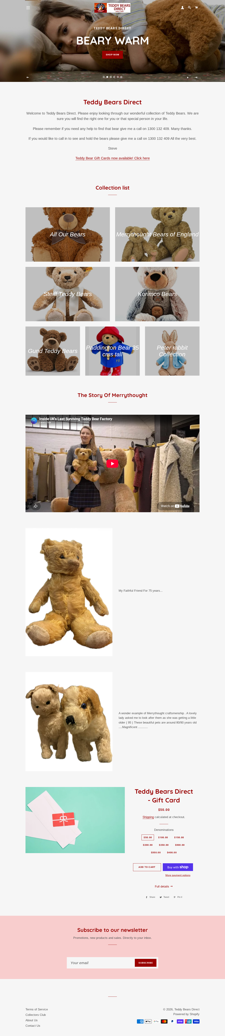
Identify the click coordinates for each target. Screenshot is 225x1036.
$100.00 (163, 837)
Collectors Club (35, 1015)
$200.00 (148, 845)
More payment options (177, 875)
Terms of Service (36, 1009)
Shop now (112, 54)
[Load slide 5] (118, 77)
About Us (31, 1020)
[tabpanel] (112, 41)
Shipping (148, 817)
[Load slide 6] (121, 77)
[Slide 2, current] (107, 77)
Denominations (164, 830)
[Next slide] (196, 77)
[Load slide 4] (114, 77)
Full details (162, 886)
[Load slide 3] (110, 77)
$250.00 (164, 845)
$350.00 (156, 852)
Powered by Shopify (186, 1014)
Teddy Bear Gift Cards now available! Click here (112, 158)
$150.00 (179, 837)
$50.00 (148, 837)
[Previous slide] (27, 77)
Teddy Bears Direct (187, 1009)
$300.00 (180, 845)
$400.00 (172, 852)
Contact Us (32, 1025)
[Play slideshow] (187, 77)
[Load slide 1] (103, 77)
